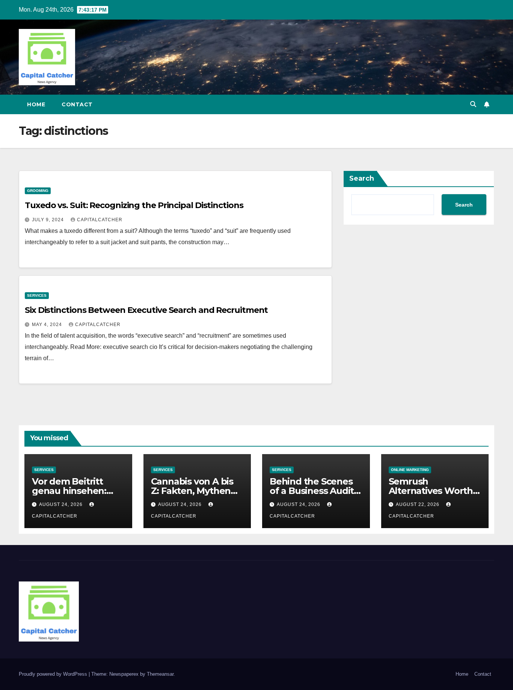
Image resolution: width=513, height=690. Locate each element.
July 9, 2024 (48, 219)
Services (37, 295)
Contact (77, 104)
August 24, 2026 (61, 504)
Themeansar (160, 674)
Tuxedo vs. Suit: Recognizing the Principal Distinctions (134, 205)
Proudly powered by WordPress (54, 674)
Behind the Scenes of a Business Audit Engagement (312, 491)
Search (361, 178)
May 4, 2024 (47, 324)
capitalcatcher (99, 219)
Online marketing (410, 470)
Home (36, 104)
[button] (473, 104)
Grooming (37, 191)
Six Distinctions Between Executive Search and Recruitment (146, 310)
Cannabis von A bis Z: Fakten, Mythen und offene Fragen (192, 491)
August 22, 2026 (418, 504)
